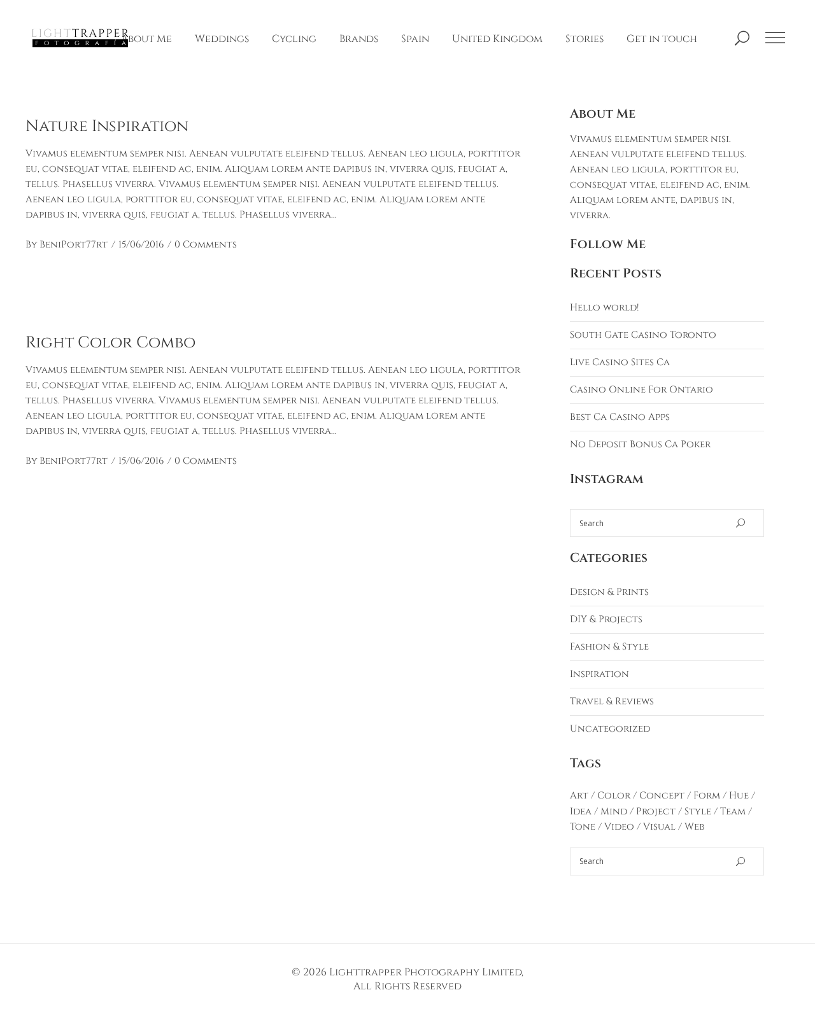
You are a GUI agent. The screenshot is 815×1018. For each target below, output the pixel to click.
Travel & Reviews (612, 701)
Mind (613, 811)
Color (613, 795)
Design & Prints (609, 592)
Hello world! (604, 307)
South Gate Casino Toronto (643, 335)
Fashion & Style (609, 646)
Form (706, 795)
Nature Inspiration (106, 126)
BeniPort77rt (73, 244)
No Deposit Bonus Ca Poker (640, 444)
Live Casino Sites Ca (620, 362)
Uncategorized (610, 729)
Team (733, 811)
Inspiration (599, 674)
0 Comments (205, 244)
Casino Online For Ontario (641, 389)
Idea (581, 811)
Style (697, 811)
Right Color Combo (110, 342)
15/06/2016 (141, 244)
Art (579, 795)
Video (619, 826)
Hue (739, 795)
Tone (582, 826)
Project (656, 811)
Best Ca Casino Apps (620, 417)
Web (694, 826)
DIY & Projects (606, 619)
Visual (659, 826)
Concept (661, 795)
